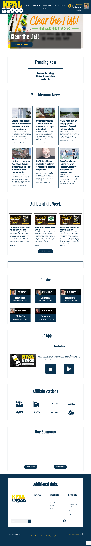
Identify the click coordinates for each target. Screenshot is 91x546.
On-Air (27, 5)
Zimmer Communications (75, 534)
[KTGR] (71, 404)
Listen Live (78, 10)
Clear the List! (25, 37)
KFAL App (63, 5)
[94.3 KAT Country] (37, 404)
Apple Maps (72, 514)
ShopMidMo (37, 512)
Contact (44, 8)
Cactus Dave (45, 316)
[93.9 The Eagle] (19, 404)
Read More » (12, 245)
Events (55, 5)
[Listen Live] (70, 6)
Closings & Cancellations (45, 76)
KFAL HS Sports (36, 5)
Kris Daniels (20, 316)
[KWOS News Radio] (37, 412)
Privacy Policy (53, 502)
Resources (36, 509)
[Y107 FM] (54, 412)
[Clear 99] (54, 404)
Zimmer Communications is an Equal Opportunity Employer (45, 536)
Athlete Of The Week (47, 5)
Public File (52, 506)
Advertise (36, 502)
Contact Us (45, 79)
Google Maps (72, 511)
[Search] (29, 521)
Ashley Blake (45, 298)
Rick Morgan (20, 298)
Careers (36, 506)
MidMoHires (36, 515)
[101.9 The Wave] (19, 412)
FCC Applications (54, 512)
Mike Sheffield (70, 298)
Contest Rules (53, 509)
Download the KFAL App (45, 73)
